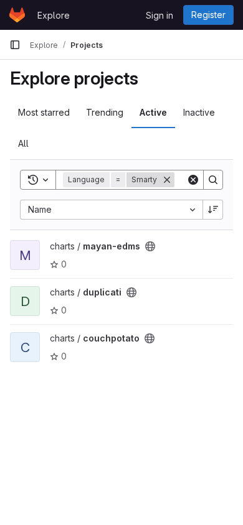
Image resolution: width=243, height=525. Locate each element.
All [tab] (23, 143)
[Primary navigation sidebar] (15, 45)
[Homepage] (17, 15)
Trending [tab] (104, 112)
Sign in (159, 15)
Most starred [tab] (44, 112)
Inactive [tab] (199, 112)
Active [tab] (153, 112)
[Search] (213, 180)
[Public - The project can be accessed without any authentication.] (150, 246)
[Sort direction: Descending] (213, 210)
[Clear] (193, 179)
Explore (53, 15)
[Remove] (167, 179)
